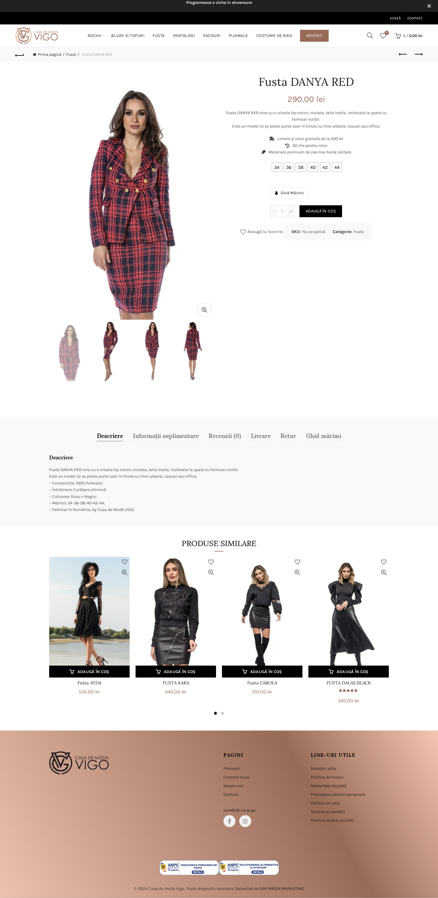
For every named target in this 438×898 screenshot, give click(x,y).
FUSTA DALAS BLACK (349, 683)
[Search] (370, 35)
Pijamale (238, 35)
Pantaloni (184, 35)
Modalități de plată (329, 785)
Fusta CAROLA (262, 683)
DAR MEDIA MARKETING (282, 888)
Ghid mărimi (323, 435)
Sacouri (212, 35)
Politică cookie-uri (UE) (332, 820)
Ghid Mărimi (292, 192)
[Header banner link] (210, 6)
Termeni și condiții (328, 811)
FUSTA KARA (176, 683)
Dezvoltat (244, 888)
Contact (415, 18)
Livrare (261, 435)
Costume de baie (274, 35)
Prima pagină (49, 54)
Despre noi (233, 785)
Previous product (403, 54)
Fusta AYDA (89, 683)
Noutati (314, 35)
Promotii (231, 768)
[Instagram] (245, 821)
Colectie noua (236, 777)
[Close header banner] (429, 6)
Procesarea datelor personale (338, 794)
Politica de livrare (327, 777)
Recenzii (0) (225, 435)
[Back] (20, 54)
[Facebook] (229, 821)
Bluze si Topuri (128, 35)
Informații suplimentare (166, 435)
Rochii (95, 35)
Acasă (395, 18)
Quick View (124, 572)
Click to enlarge (204, 310)
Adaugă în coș (321, 211)
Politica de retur (325, 803)
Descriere (110, 435)
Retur (288, 435)
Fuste (159, 35)
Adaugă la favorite (265, 231)
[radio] (277, 167)
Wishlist (387, 33)
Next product (418, 54)
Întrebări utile (323, 768)
